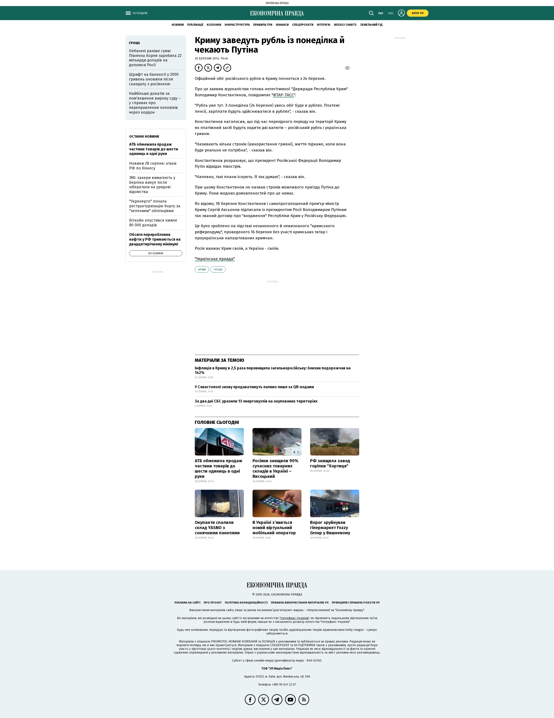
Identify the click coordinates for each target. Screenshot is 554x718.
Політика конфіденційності (246, 602)
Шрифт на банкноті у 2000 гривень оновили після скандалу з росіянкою (154, 79)
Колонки (214, 25)
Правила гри (262, 25)
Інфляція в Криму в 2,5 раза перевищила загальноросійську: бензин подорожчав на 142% (273, 370)
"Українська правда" (215, 258)
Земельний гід (371, 25)
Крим (202, 269)
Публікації (195, 25)
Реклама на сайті (187, 602)
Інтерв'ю (323, 25)
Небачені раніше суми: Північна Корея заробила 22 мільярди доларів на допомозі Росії (155, 57)
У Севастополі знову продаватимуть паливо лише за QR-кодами (254, 387)
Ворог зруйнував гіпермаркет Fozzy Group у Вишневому (330, 527)
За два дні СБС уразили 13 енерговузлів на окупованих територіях (256, 401)
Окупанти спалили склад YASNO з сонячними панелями (217, 527)
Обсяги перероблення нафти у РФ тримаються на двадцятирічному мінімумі (154, 239)
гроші (218, 269)
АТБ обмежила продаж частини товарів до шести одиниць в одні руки (218, 468)
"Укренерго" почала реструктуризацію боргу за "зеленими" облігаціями (154, 206)
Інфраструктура (237, 25)
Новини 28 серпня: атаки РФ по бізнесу (152, 166)
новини (178, 25)
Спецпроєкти (302, 25)
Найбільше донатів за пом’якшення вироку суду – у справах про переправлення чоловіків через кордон (155, 102)
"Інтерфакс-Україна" (294, 618)
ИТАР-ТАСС (283, 94)
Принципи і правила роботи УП (356, 602)
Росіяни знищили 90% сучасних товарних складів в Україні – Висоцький (275, 468)
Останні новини (144, 136)
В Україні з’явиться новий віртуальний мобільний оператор (274, 527)
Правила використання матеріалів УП (300, 602)
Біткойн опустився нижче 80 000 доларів (153, 222)
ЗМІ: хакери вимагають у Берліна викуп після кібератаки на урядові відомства (152, 184)
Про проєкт (213, 602)
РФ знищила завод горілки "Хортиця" (330, 463)
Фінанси (282, 25)
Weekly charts (345, 25)
